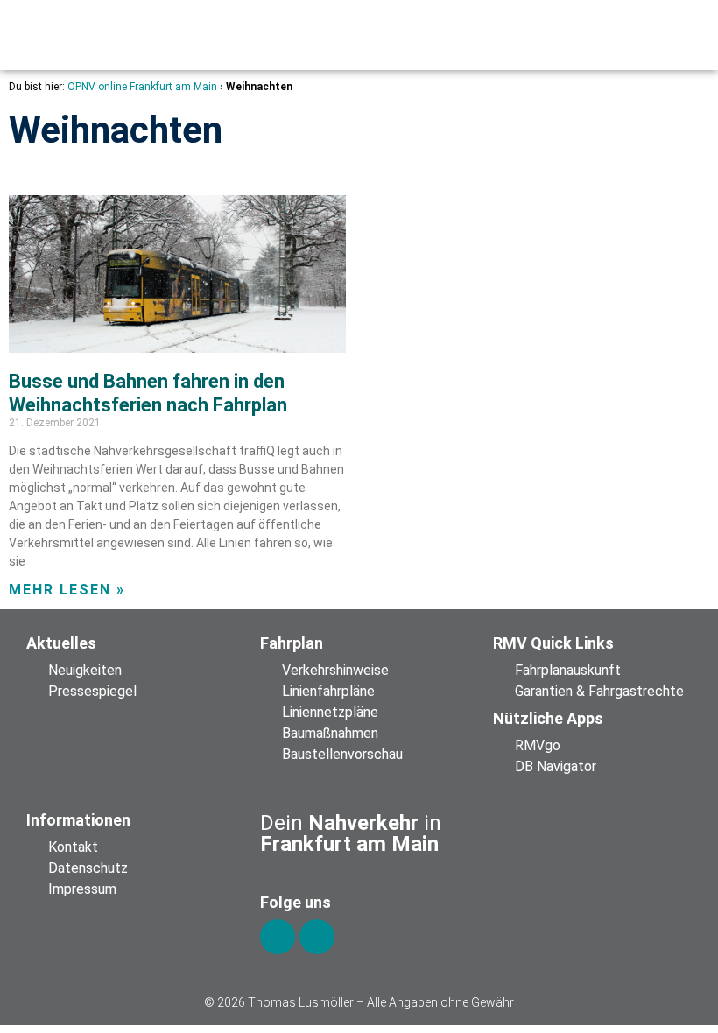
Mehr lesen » (67, 589)
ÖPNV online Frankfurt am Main (142, 87)
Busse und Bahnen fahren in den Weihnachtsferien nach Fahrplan (148, 392)
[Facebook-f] (277, 936)
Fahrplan (291, 643)
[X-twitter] (316, 936)
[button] (563, 35)
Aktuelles (61, 643)
